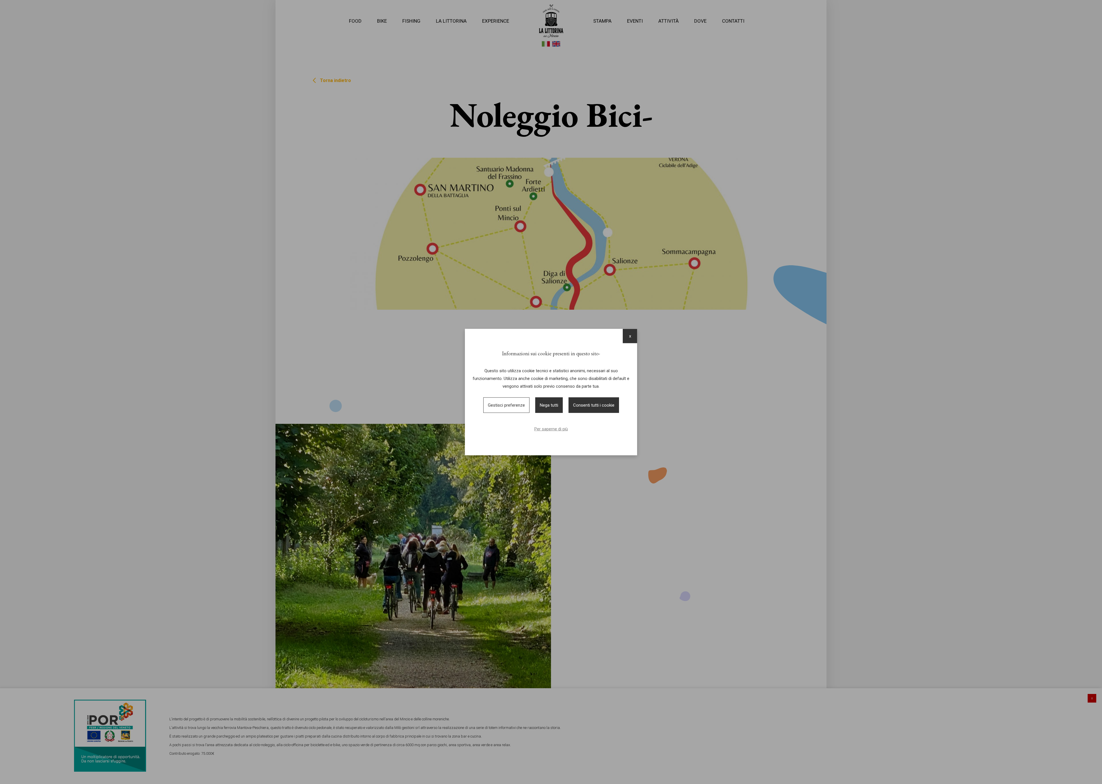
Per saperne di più (551, 429)
